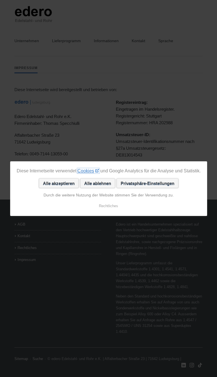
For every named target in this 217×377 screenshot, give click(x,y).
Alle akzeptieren (58, 183)
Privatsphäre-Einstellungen (147, 183)
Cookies (85, 170)
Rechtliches (108, 206)
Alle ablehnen (97, 183)
